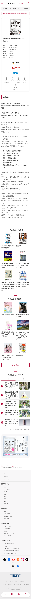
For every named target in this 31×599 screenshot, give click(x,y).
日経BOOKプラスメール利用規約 (11, 548)
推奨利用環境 (7, 546)
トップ (3, 473)
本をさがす (13, 466)
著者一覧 (6, 503)
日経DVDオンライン (9, 533)
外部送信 (10, 584)
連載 (5, 494)
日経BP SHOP (7, 526)
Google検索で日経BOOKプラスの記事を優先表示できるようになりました (15, 13)
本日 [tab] (8, 379)
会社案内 (5, 581)
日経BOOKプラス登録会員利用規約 (12, 550)
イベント (6, 496)
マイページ (6, 479)
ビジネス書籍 (7, 513)
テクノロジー (13, 8)
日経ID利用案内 (26, 584)
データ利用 (4, 584)
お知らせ (6, 476)
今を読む (26, 8)
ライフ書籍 (6, 518)
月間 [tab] (23, 379)
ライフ (20, 8)
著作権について (17, 584)
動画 (5, 501)
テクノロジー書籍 (8, 516)
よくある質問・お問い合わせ (11, 553)
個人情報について (24, 581)
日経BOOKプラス (5, 466)
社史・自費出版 (7, 535)
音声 (5, 499)
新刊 (5, 511)
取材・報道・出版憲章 (13, 581)
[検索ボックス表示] (28, 3)
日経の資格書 (7, 528)
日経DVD (6, 531)
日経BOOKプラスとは (9, 543)
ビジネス (5, 8)
